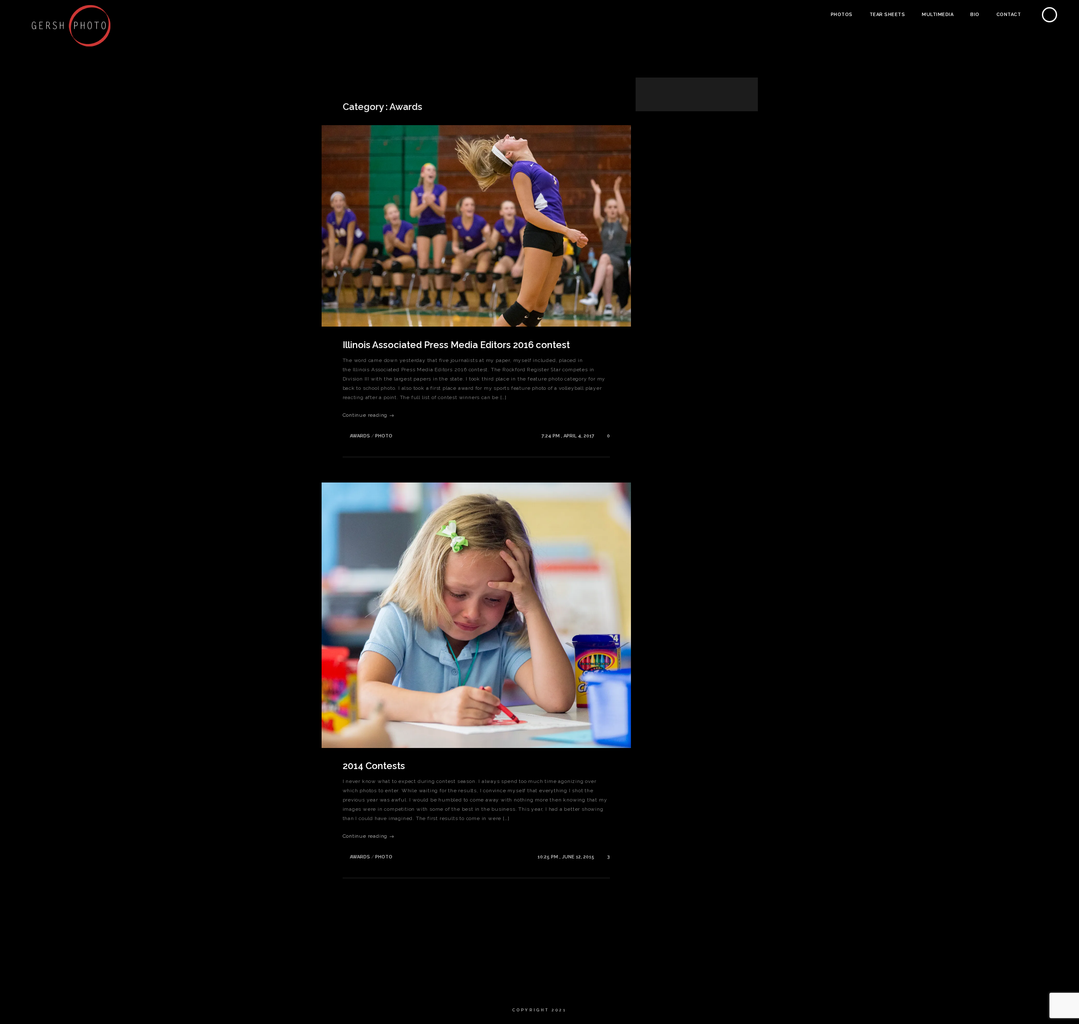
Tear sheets (887, 14)
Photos (842, 14)
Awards (360, 436)
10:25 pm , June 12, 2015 (566, 857)
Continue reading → (369, 415)
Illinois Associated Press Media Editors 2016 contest (456, 344)
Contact (1008, 14)
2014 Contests (374, 765)
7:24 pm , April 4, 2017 (569, 436)
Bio (975, 14)
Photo (383, 436)
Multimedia (937, 14)
